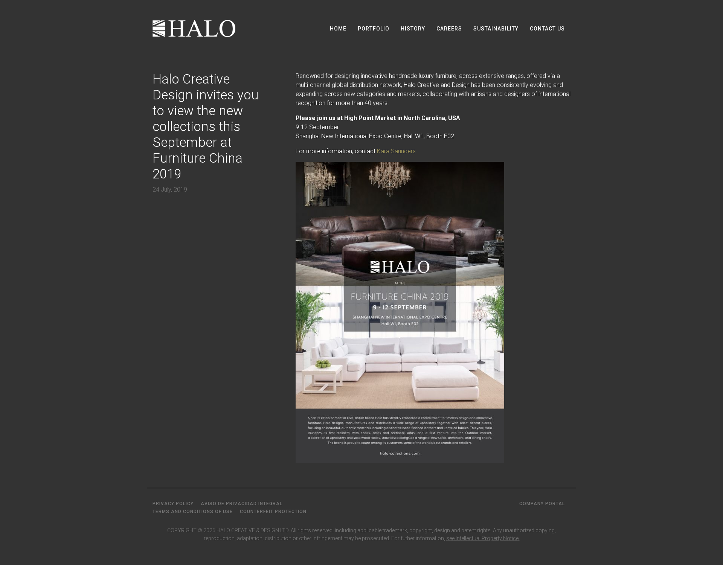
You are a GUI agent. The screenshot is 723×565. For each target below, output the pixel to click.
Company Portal (542, 503)
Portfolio (373, 29)
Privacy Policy (173, 503)
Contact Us (547, 29)
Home (338, 29)
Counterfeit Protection (273, 511)
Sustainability (496, 29)
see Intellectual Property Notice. (483, 538)
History (413, 29)
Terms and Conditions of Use (193, 511)
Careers (449, 29)
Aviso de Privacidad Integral (241, 503)
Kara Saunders (396, 151)
